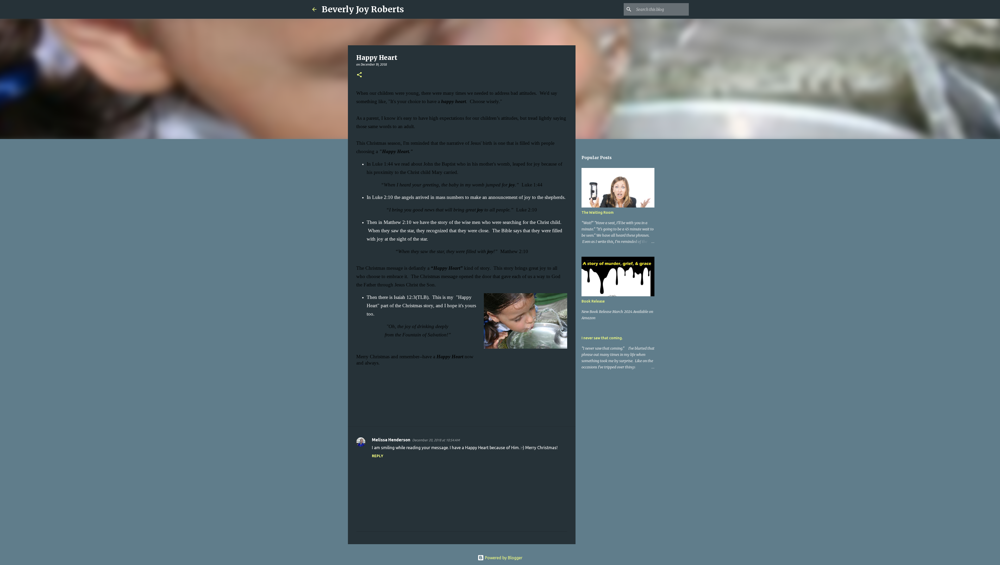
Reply (377, 456)
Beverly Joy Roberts (363, 9)
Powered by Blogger (503, 557)
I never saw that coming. (602, 338)
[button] (359, 75)
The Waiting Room (598, 212)
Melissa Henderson (391, 439)
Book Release (593, 301)
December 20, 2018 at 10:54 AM (436, 440)
